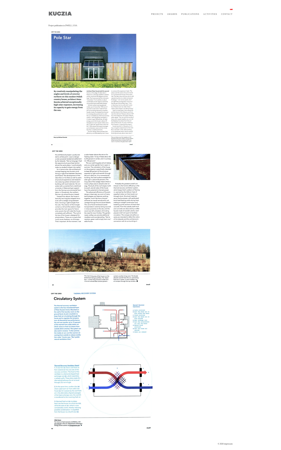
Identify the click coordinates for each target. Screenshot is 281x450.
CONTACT (227, 14)
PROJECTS (157, 14)
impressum (228, 444)
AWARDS (172, 14)
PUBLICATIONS (190, 14)
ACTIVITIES (210, 14)
